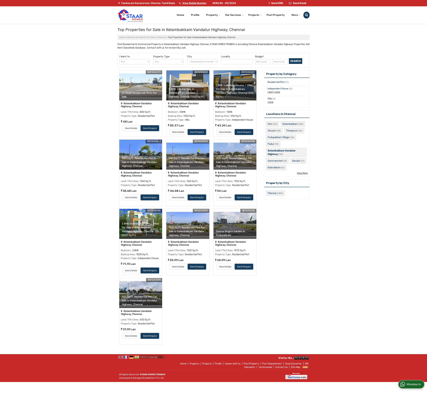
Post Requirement (272, 363)
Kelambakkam (290, 124)
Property (212, 15)
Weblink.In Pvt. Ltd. (155, 378)
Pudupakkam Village (278, 137)
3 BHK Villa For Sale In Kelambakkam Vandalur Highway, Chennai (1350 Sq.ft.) (186, 93)
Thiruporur (291, 130)
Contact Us (281, 367)
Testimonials (265, 367)
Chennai (131, 37)
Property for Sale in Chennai (151, 37)
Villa (270, 98)
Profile (195, 15)
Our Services (233, 15)
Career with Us (233, 363)
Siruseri (272, 130)
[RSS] (305, 367)
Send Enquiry (150, 128)
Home (180, 15)
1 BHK (270, 92)
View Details (131, 128)
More (295, 15)
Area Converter (293, 363)
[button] (194, 3)
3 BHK (270, 102)
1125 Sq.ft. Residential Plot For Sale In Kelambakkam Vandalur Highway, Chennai (234, 162)
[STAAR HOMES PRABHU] (130, 15)
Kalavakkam (274, 167)
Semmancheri (275, 160)
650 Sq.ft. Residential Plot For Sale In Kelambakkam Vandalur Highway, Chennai (139, 300)
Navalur (296, 160)
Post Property (276, 15)
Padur (271, 144)
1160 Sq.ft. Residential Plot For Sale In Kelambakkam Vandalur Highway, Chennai (140, 162)
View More (302, 173)
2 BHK (277, 92)
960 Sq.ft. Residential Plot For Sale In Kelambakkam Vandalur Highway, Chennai (186, 162)
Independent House (278, 88)
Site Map (295, 367)
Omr (270, 124)
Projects (253, 15)
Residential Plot (276, 82)
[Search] (306, 15)
